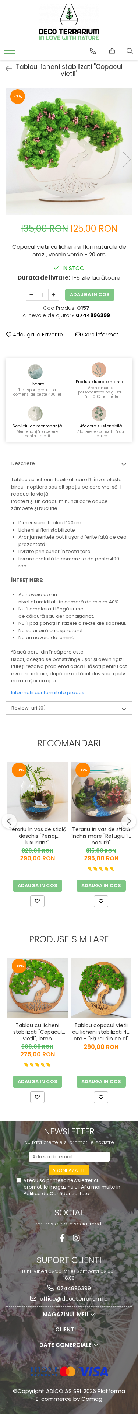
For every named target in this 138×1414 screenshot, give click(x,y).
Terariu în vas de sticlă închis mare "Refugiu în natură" (101, 835)
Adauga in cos (90, 294)
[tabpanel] (69, 151)
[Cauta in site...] (129, 51)
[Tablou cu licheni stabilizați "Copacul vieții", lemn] (37, 988)
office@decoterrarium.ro (73, 1298)
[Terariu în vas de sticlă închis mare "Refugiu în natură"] (101, 792)
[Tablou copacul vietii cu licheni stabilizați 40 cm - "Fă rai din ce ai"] (101, 988)
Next (126, 159)
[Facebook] (62, 1238)
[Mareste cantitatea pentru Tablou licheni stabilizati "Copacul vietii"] (53, 295)
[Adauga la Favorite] (37, 901)
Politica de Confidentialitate (56, 1193)
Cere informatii (101, 334)
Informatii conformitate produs (47, 692)
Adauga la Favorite (37, 334)
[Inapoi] (5, 69)
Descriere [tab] (23, 463)
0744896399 (73, 1288)
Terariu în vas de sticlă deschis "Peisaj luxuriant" (37, 835)
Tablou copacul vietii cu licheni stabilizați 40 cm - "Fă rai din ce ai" (101, 1031)
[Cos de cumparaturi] (112, 51)
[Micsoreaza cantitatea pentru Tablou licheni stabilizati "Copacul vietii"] (31, 295)
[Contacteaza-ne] (93, 51)
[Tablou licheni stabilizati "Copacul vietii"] (69, 151)
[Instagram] (76, 1238)
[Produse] (10, 53)
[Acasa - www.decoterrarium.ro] (69, 22)
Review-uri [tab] (28, 707)
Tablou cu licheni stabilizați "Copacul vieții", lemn (37, 1031)
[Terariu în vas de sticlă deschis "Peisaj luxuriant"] (37, 792)
